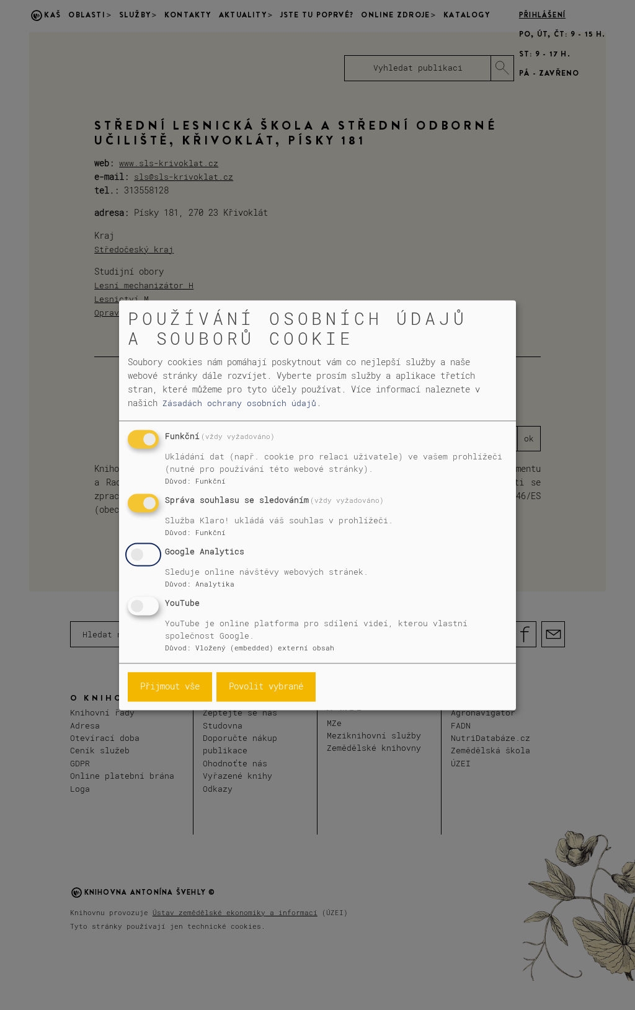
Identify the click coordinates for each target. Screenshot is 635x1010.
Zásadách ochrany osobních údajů (239, 403)
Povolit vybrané (266, 687)
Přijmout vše (170, 687)
